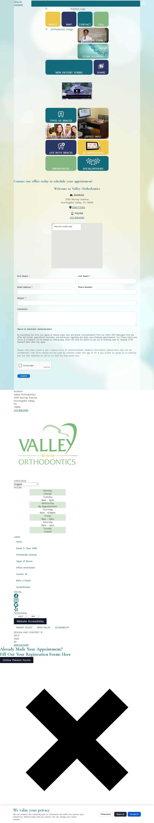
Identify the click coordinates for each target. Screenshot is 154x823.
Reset (33, 616)
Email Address (24, 287)
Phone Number (85, 287)
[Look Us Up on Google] (16, 604)
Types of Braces (24, 561)
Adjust (20, 616)
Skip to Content (18, 3)
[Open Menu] (143, 3)
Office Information (25, 567)
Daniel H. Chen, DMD (26, 548)
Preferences (106, 814)
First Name (23, 276)
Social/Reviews (23, 587)
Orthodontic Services (26, 554)
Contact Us (21, 574)
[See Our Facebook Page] (16, 595)
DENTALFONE (21, 644)
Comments (22, 309)
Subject (21, 298)
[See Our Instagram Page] (16, 600)
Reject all (120, 814)
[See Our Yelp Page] (16, 609)
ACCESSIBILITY (62, 627)
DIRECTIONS (78, 207)
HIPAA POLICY (44, 627)
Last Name (84, 276)
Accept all (134, 814)
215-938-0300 (77, 217)
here (62, 339)
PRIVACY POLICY (24, 627)
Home (19, 541)
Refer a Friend (23, 580)
